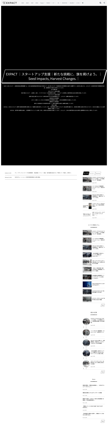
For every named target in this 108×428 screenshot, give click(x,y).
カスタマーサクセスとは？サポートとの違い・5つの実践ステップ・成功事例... (98, 179)
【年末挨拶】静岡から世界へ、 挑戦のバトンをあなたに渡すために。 (93, 414)
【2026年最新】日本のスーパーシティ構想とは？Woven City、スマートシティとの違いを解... (97, 352)
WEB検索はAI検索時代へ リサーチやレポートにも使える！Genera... (98, 277)
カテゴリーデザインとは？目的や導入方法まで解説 (98, 299)
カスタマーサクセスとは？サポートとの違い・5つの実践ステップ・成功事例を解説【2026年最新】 (98, 320)
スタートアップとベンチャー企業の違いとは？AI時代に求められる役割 (98, 262)
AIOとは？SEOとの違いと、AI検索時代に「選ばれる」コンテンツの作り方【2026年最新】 (98, 342)
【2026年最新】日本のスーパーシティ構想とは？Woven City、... (98, 255)
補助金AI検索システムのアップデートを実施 (92, 392)
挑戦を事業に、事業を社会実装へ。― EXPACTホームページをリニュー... (94, 386)
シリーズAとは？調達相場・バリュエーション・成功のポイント (98, 187)
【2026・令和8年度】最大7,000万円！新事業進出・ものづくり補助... (98, 269)
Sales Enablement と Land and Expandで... (98, 284)
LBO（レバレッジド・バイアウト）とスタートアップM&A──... (98, 214)
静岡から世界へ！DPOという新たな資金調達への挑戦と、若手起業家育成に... (93, 399)
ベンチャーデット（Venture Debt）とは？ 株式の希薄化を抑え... (98, 205)
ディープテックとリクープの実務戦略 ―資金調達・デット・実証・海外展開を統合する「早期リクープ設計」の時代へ (43, 173)
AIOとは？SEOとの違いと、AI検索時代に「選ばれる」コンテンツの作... (98, 196)
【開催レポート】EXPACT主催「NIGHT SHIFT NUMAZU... (93, 406)
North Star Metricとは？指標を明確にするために (98, 291)
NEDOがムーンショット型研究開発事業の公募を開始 (27, 177)
